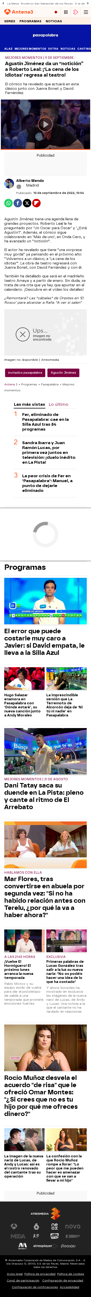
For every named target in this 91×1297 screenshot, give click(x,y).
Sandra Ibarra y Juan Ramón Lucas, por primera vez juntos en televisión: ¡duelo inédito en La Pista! (48, 452)
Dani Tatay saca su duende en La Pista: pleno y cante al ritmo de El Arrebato (44, 796)
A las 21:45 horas (19, 957)
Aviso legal (15, 1274)
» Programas (28, 384)
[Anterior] (3, 3)
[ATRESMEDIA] (45, 1214)
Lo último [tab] (58, 404)
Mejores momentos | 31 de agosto (36, 779)
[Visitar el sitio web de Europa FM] (72, 1236)
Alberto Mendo (30, 181)
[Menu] (86, 12)
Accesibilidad (69, 1287)
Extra (53, 48)
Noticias (54, 21)
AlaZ (8, 48)
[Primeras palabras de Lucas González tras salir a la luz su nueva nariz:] (66, 941)
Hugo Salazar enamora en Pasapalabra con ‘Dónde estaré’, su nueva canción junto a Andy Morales (22, 705)
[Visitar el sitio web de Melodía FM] (22, 1246)
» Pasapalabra (49, 384)
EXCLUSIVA (56, 957)
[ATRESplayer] (76, 12)
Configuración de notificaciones (35, 1287)
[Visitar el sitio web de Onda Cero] (54, 1236)
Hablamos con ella (23, 872)
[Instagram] (19, 186)
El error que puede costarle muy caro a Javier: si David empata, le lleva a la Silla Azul (44, 641)
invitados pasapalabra (25, 373)
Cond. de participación (23, 1280)
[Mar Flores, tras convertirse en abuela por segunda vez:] (45, 845)
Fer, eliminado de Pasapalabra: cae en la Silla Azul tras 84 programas (45, 422)
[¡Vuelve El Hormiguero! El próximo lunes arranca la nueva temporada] (24, 941)
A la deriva (82, 3)
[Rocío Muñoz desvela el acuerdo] (45, 1048)
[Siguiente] (88, 3)
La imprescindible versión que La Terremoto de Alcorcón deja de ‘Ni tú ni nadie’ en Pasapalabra (64, 705)
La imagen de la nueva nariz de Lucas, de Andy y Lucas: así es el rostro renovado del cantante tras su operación (23, 1166)
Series (9, 21)
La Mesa (13, 3)
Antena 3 (10, 384)
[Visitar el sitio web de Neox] (54, 1226)
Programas (30, 21)
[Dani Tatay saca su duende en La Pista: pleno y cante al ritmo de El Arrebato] (45, 752)
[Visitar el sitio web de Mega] (18, 1236)
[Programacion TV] (66, 12)
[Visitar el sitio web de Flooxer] (68, 1246)
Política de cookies (70, 1274)
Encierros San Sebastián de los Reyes (47, 3)
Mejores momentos (30, 48)
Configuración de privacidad (62, 1280)
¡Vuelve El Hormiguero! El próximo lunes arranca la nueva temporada (18, 970)
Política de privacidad (39, 1274)
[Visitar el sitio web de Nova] (72, 1226)
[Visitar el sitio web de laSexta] (36, 1226)
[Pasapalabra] (46, 43)
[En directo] (56, 12)
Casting (84, 48)
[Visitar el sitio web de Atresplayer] (45, 1246)
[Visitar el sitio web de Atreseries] (36, 1236)
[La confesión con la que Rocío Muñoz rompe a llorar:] (66, 1140)
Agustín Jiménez (63, 373)
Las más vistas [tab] (29, 404)
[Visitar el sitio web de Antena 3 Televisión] (18, 1226)
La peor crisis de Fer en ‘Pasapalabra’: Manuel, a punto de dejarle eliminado (47, 483)
